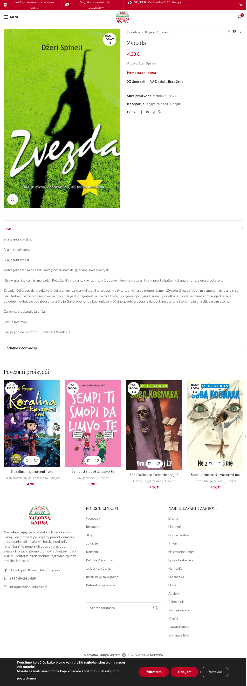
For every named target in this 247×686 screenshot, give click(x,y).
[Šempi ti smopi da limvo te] (93, 423)
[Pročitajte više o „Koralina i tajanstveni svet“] (27, 460)
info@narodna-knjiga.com (28, 587)
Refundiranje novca (100, 585)
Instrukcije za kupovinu (103, 577)
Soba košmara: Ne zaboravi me (215, 475)
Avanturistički (178, 627)
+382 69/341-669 (22, 578)
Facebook (93, 518)
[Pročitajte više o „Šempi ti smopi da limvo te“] (88, 460)
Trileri (172, 543)
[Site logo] (123, 16)
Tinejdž (165, 32)
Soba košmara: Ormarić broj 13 (154, 475)
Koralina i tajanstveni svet (32, 471)
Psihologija (176, 602)
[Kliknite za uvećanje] (12, 199)
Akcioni (173, 593)
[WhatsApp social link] (153, 112)
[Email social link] (147, 112)
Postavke (215, 672)
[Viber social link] (159, 112)
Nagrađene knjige (181, 552)
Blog (89, 535)
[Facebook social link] (141, 112)
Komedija (175, 568)
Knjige (150, 32)
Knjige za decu (157, 104)
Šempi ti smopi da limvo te (93, 471)
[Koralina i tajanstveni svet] (32, 423)
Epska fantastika (180, 560)
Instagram (93, 526)
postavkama (26, 678)
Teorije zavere (179, 610)
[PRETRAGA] (155, 607)
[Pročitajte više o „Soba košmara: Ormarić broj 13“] (150, 464)
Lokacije (92, 543)
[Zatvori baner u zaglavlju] (241, 5)
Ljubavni (174, 526)
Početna (133, 32)
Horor (137, 481)
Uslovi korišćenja (98, 568)
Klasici (173, 618)
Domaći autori (178, 535)
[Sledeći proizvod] (240, 32)
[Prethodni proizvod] (229, 32)
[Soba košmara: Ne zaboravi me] (215, 425)
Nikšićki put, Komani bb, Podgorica (35, 570)
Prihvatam (154, 672)
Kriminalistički (178, 635)
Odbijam (184, 672)
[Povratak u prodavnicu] (235, 32)
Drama (173, 518)
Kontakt (92, 552)
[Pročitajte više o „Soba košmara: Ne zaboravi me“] (211, 464)
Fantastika (40, 478)
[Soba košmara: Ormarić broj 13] (154, 425)
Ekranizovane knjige (18, 478)
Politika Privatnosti (100, 560)
